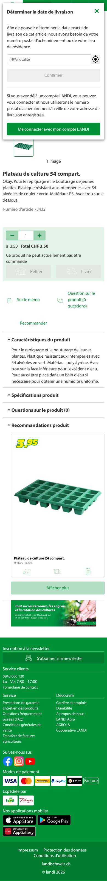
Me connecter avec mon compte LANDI (53, 129)
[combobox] (49, 59)
